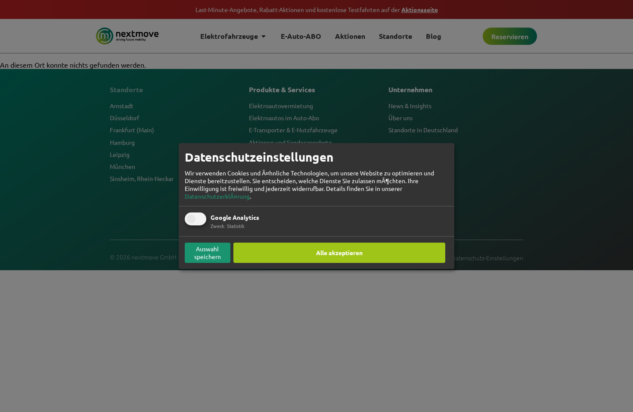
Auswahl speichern (207, 252)
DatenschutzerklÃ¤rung (217, 196)
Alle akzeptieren (339, 252)
